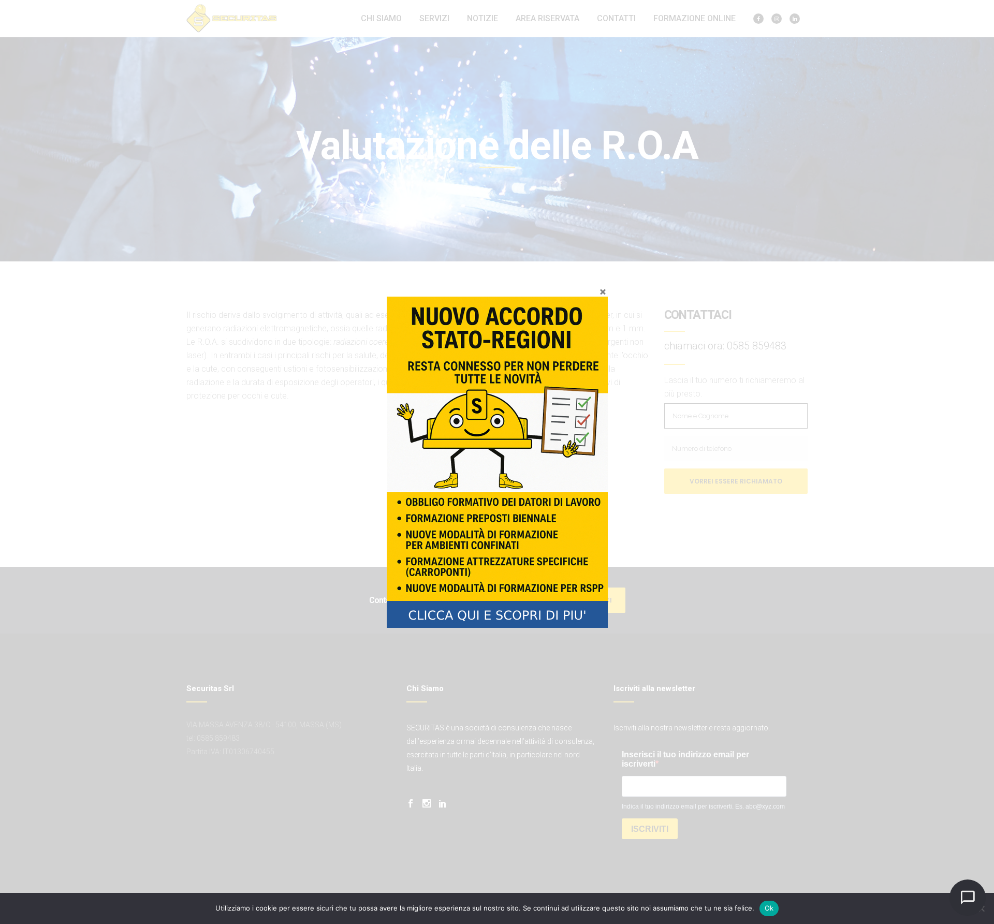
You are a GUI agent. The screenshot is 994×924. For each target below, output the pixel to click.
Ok (769, 908)
